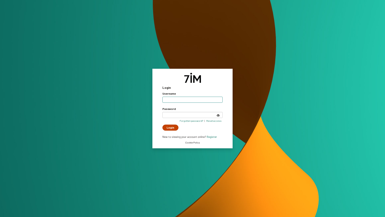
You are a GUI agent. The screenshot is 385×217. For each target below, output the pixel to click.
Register (212, 136)
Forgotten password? (191, 120)
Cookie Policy (192, 142)
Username (169, 93)
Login (170, 127)
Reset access (214, 120)
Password (169, 109)
